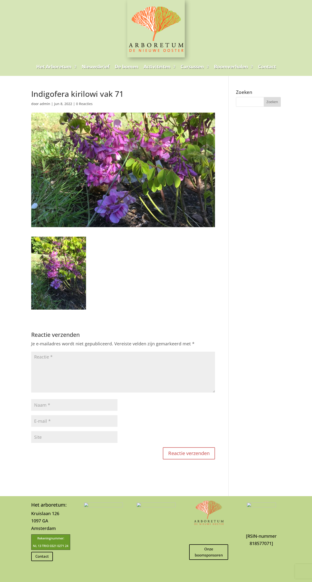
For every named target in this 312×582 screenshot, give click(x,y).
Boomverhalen (231, 66)
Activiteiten (157, 66)
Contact (267, 66)
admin (45, 103)
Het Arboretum (53, 66)
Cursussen (192, 66)
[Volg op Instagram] (209, 534)
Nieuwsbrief (95, 66)
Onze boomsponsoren (209, 552)
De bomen (126, 66)
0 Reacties (84, 103)
